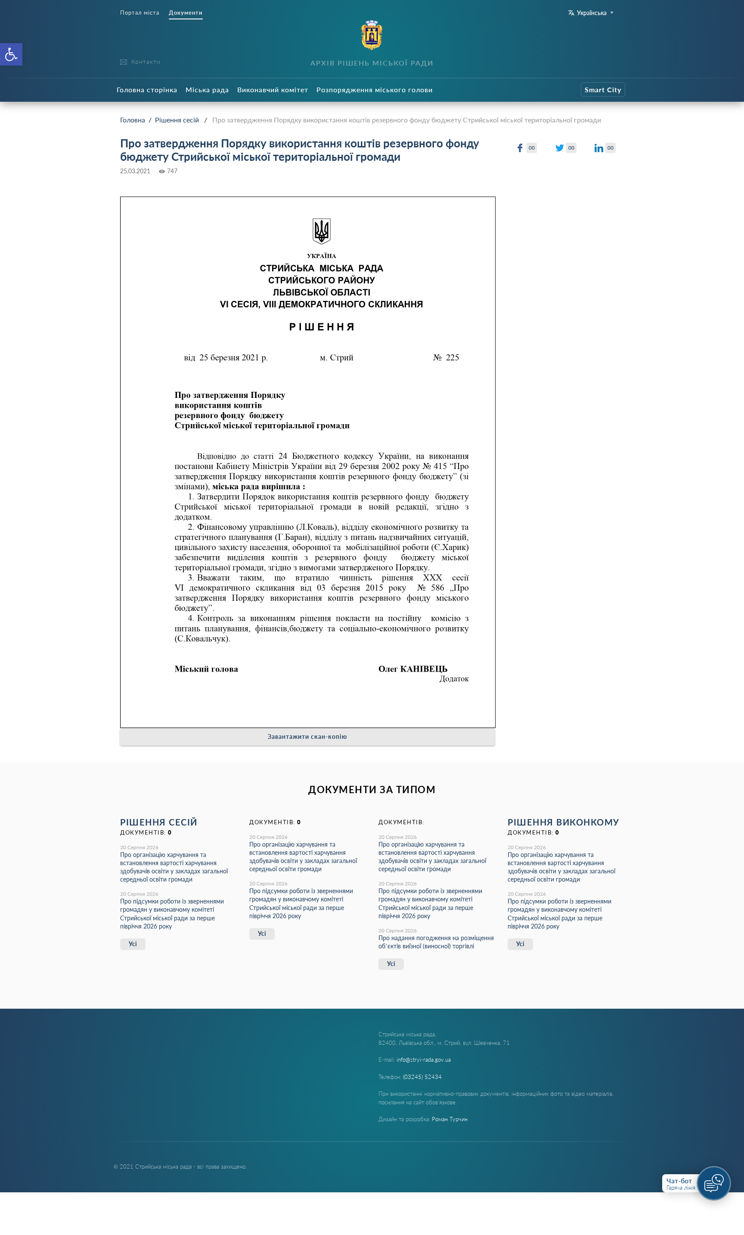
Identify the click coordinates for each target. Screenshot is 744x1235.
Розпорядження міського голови (374, 89)
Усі (133, 943)
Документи (186, 12)
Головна (132, 120)
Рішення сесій (177, 120)
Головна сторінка (147, 89)
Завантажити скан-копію (307, 736)
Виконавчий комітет (272, 89)
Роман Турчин (450, 1119)
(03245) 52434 (422, 1076)
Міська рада (207, 89)
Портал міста (139, 12)
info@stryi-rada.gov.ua (424, 1059)
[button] (11, 54)
